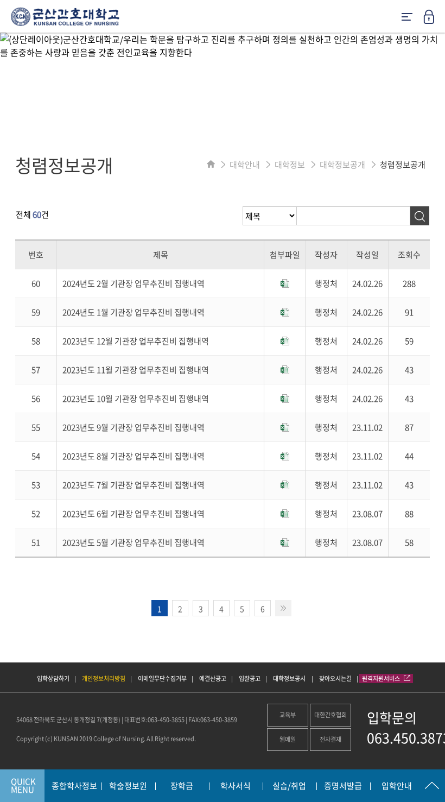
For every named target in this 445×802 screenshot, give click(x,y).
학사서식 (235, 786)
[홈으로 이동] (210, 164)
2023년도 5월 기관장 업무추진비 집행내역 (133, 542)
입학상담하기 (53, 678)
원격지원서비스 (381, 678)
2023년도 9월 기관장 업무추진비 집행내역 (133, 427)
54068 (24, 719)
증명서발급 (343, 786)
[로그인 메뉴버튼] (434, 20)
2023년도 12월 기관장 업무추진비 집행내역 (135, 341)
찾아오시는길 (335, 678)
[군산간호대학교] (59, 20)
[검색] (419, 215)
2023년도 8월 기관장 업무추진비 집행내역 (133, 456)
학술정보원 (128, 786)
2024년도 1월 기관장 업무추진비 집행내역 (133, 312)
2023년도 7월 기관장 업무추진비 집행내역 (133, 485)
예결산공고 (212, 678)
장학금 (181, 786)
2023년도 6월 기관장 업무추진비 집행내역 (133, 514)
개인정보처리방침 (103, 678)
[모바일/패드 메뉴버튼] (407, 17)
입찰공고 (249, 678)
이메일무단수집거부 (162, 678)
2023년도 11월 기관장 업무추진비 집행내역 (135, 370)
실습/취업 (289, 786)
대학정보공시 (290, 678)
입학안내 (397, 786)
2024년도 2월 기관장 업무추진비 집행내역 (133, 283)
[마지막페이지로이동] (283, 608)
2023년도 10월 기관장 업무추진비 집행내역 (135, 399)
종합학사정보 (74, 786)
